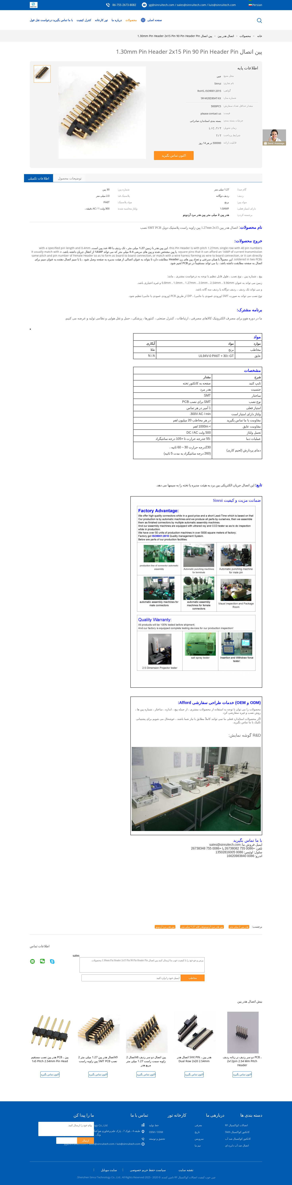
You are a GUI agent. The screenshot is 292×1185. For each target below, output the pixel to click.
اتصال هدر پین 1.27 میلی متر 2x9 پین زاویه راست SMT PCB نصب (98, 1059)
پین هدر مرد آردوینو (165, 926)
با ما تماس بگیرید (63, 20)
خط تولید (154, 1125)
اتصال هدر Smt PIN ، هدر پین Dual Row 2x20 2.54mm (194, 1059)
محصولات (131, 20)
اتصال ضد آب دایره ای (237, 1145)
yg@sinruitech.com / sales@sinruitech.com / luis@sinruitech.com (192, 5)
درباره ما (117, 20)
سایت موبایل (109, 1170)
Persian (257, 5)
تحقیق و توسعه (157, 1138)
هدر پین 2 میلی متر (239, 926)
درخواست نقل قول (41, 20)
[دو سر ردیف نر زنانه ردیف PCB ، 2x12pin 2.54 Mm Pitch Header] (243, 1032)
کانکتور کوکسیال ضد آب (238, 1138)
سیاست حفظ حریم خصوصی (148, 1170)
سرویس (199, 1138)
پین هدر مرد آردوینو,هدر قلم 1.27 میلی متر (202, 926)
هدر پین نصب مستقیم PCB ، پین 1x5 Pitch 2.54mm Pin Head (50, 1059)
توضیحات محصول (69, 178)
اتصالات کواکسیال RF (236, 1125)
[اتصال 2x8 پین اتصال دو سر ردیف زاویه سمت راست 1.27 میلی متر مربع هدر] (147, 1032)
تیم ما (198, 1145)
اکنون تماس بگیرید (174, 155)
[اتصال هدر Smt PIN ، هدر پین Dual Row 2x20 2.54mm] (195, 1032)
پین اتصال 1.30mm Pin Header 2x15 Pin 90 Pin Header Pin (174, 36)
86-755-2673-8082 (124, 5)
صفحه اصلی (154, 20)
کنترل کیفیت (84, 20)
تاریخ (197, 1132)
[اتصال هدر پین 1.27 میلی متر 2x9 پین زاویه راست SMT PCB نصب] (99, 1032)
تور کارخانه (101, 20)
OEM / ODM (156, 1132)
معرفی (198, 1125)
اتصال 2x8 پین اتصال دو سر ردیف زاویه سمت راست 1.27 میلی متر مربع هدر (146, 1061)
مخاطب (193, 978)
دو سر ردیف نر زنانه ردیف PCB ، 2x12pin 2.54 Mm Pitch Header (242, 1061)
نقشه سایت (186, 1170)
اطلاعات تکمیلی (38, 178)
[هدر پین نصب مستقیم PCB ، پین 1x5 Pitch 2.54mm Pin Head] (51, 1032)
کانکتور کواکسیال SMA (237, 1132)
